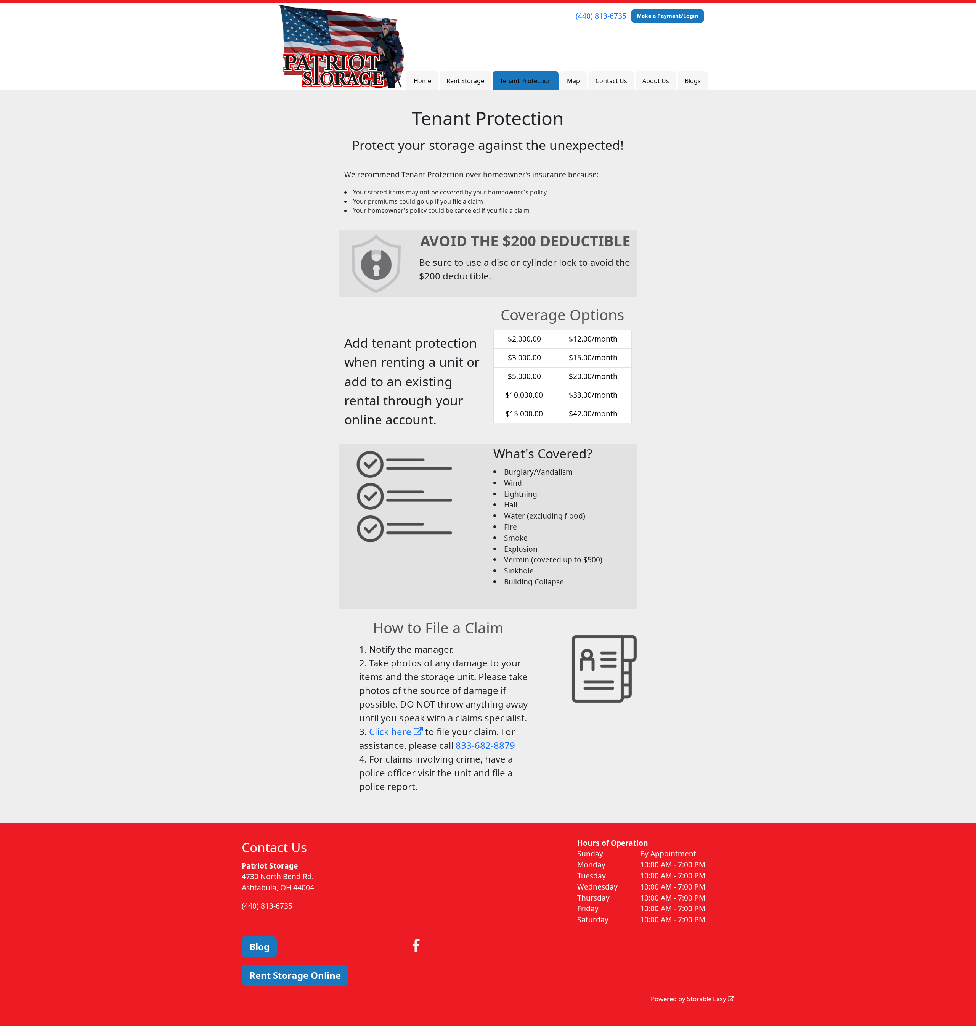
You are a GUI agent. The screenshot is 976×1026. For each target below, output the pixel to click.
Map (573, 81)
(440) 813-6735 (601, 16)
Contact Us (611, 81)
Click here (391, 731)
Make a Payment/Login (667, 15)
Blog (259, 946)
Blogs (693, 81)
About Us (655, 81)
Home (422, 81)
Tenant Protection (526, 81)
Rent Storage (465, 81)
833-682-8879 (485, 745)
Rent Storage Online (295, 975)
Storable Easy (707, 998)
